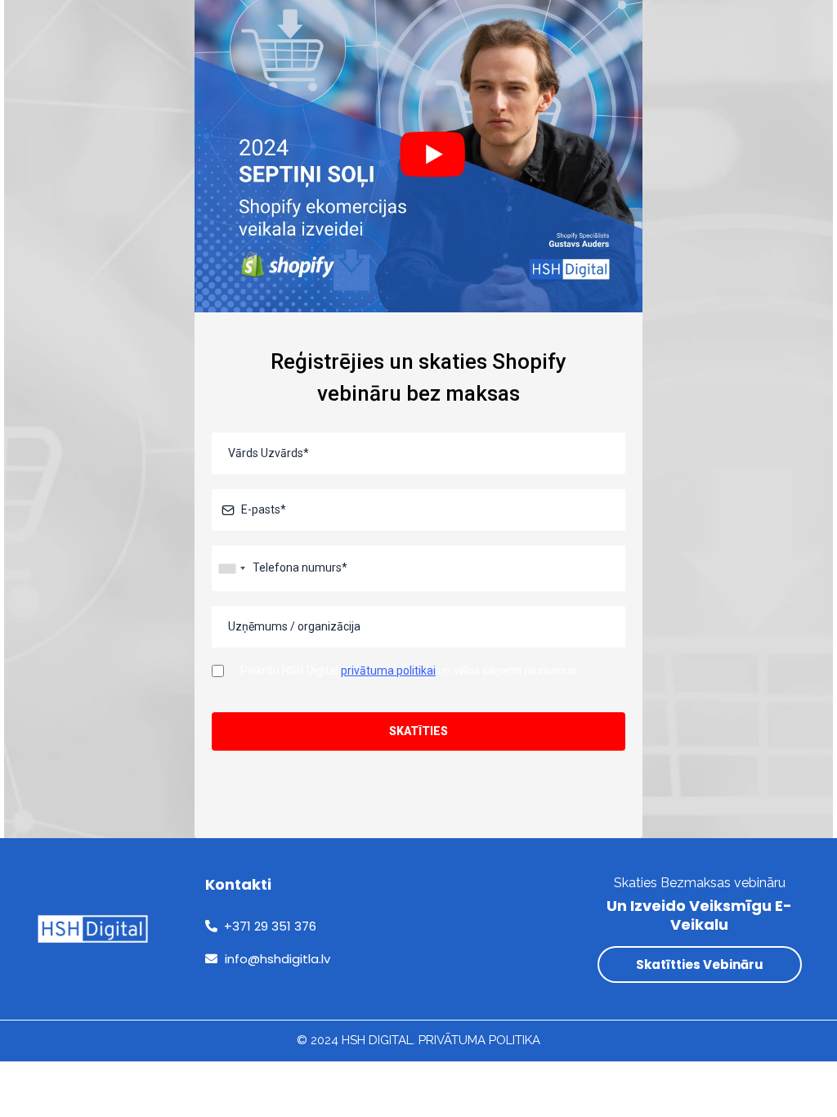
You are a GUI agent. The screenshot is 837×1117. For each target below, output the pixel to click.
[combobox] (231, 568)
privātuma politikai (388, 670)
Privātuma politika (479, 1040)
